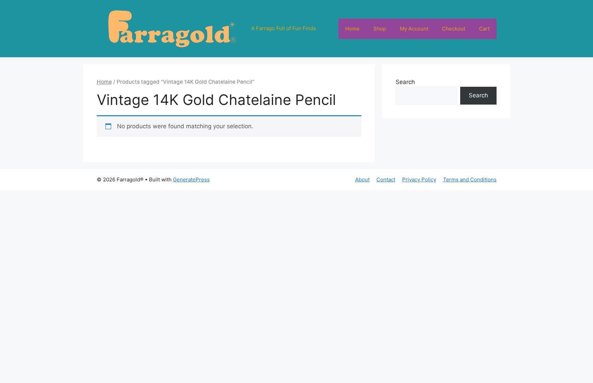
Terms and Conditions (470, 179)
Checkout (453, 28)
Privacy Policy (419, 179)
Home (352, 28)
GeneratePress (191, 179)
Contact (385, 179)
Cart (484, 28)
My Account (414, 28)
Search (405, 82)
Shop (379, 28)
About (362, 179)
